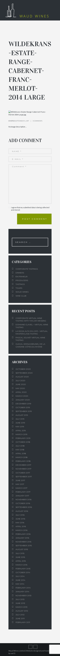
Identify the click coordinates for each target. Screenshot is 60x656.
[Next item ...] (41, 113)
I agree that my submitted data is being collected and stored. (30, 208)
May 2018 (20, 449)
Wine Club (21, 296)
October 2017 (23, 473)
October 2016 (23, 503)
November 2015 (23, 542)
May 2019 (20, 426)
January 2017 (22, 496)
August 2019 (22, 415)
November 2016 (23, 499)
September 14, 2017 (22, 121)
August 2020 (22, 377)
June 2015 (20, 557)
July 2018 (20, 446)
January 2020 (23, 400)
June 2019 (20, 423)
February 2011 (23, 622)
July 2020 (20, 380)
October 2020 (23, 369)
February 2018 (23, 461)
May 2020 (20, 388)
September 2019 (24, 411)
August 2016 (22, 511)
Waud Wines (22, 292)
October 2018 (23, 442)
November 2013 (23, 595)
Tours (19, 288)
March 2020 (22, 396)
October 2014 (23, 572)
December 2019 (23, 403)
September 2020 (24, 373)
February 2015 (23, 568)
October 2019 (23, 407)
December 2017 (23, 465)
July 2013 (20, 599)
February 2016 (23, 534)
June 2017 (20, 480)
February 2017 (23, 492)
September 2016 (24, 507)
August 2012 (22, 611)
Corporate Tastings (27, 269)
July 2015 (20, 553)
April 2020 (21, 392)
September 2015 (24, 545)
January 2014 (22, 591)
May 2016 (20, 522)
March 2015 (21, 565)
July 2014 (20, 576)
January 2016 (22, 538)
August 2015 (22, 549)
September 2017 (24, 476)
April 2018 (21, 453)
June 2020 (21, 384)
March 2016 (21, 530)
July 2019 (20, 419)
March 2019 (21, 434)
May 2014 (20, 584)
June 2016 (20, 519)
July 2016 (20, 515)
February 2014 (23, 588)
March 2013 (21, 607)
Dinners (20, 273)
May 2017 (20, 484)
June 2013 (20, 603)
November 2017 (23, 469)
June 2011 (20, 618)
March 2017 (21, 488)
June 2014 (20, 580)
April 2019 (21, 430)
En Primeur (22, 276)
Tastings (20, 284)
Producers (22, 280)
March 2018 (22, 457)
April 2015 (21, 561)
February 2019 (23, 438)
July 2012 (20, 614)
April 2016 (21, 526)
